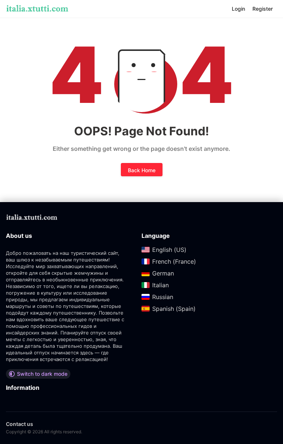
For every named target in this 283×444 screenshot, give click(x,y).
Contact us (19, 424)
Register (262, 9)
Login (238, 9)
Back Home (142, 170)
